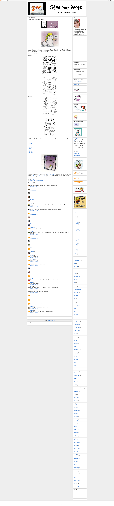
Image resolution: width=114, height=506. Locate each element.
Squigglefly (75, 435)
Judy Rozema (30, 147)
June (76, 245)
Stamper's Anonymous (77, 442)
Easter (75, 315)
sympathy (75, 454)
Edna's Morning (78, 230)
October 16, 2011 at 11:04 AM (34, 206)
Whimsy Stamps (76, 480)
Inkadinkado (75, 346)
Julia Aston (30, 148)
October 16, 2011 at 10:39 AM (34, 190)
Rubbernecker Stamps (31, 152)
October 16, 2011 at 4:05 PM (34, 265)
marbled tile (75, 366)
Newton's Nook (76, 382)
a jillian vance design (77, 260)
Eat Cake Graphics (76, 317)
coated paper (76, 285)
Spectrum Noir (76, 432)
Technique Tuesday (76, 458)
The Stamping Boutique (77, 465)
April (76, 248)
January (77, 251)
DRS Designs (76, 140)
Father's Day (76, 318)
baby (74, 270)
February (77, 250)
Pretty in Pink (77, 229)
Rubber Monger (76, 413)
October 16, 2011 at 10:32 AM (34, 186)
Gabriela (31, 203)
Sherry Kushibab (32, 219)
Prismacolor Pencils (77, 401)
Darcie (75, 302)
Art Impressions (76, 267)
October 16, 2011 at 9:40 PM (34, 288)
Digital (75, 308)
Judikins (75, 350)
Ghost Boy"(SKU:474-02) (53, 176)
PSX (74, 403)
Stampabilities (76, 439)
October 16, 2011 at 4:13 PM (34, 269)
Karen (31, 223)
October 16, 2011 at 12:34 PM (34, 229)
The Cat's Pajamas (76, 464)
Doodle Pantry (76, 311)
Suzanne (31, 298)
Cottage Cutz (76, 295)
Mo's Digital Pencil (76, 371)
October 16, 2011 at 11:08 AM (34, 214)
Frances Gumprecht (31, 142)
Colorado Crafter (32, 227)
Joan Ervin (30, 146)
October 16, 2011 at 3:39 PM (34, 261)
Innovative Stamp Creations (78, 347)
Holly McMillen (30, 143)
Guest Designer (76, 331)
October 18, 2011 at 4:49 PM (34, 312)
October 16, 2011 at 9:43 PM (34, 292)
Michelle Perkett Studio (77, 368)
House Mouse (76, 343)
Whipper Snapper (76, 481)
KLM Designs (76, 359)
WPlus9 (75, 484)
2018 (76, 212)
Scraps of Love (76, 419)
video (75, 474)
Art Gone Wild (76, 266)
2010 (76, 253)
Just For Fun (76, 352)
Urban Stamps (76, 471)
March (77, 249)
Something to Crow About (79, 225)
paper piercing (76, 391)
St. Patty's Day (76, 436)
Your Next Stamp (76, 486)
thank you (75, 461)
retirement (75, 407)
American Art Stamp (77, 155)
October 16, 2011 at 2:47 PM (34, 253)
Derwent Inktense (76, 305)
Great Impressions (76, 330)
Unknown (31, 282)
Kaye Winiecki (76, 356)
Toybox (75, 470)
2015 (76, 216)
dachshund (75, 301)
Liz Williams (32, 251)
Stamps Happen (76, 448)
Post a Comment (31, 314)
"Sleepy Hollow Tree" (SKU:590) (51, 174)
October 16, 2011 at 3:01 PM (34, 257)
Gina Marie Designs (77, 327)
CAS (74, 282)
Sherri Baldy (75, 426)
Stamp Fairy (75, 438)
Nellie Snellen (76, 378)
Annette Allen (32, 306)
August (77, 243)
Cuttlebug (75, 299)
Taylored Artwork (76, 455)
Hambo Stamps (76, 138)
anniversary (75, 264)
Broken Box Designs (77, 276)
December (77, 222)
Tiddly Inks (75, 468)
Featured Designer (76, 321)
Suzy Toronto (76, 451)
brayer (31, 180)
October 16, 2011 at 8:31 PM (34, 284)
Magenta (75, 365)
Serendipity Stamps (76, 420)
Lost (76, 240)
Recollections (76, 404)
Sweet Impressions (76, 452)
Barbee (31, 263)
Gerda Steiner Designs (77, 324)
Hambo (75, 334)
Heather (31, 286)
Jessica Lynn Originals (77, 349)
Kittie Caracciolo (31, 150)
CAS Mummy (77, 238)
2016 (76, 215)
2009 (76, 254)
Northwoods (75, 384)
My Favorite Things (76, 153)
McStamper (31, 255)
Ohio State (75, 385)
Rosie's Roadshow (76, 410)
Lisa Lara (31, 231)
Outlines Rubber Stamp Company (78, 388)
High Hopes (75, 340)
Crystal (31, 184)
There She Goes (76, 467)
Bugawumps (75, 279)
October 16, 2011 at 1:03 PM (34, 234)
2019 (76, 211)
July (76, 244)
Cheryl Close (32, 259)
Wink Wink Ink (76, 483)
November (77, 223)
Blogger (61, 504)
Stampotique (76, 445)
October (77, 224)
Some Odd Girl (76, 429)
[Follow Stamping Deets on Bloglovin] (78, 81)
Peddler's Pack (76, 397)
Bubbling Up (77, 239)
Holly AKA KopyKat (32, 199)
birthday (75, 273)
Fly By (76, 228)
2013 (76, 218)
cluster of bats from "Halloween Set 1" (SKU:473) (39, 175)
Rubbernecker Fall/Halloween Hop (79, 233)
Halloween (37, 180)
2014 (76, 217)
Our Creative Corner (77, 387)
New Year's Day (76, 381)
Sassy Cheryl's (76, 417)
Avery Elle (75, 269)
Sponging (75, 433)
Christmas (75, 283)
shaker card (75, 422)
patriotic (75, 394)
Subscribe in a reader (77, 84)
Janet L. (31, 274)
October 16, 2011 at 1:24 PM (34, 238)
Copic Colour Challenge (77, 289)
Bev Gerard (30, 140)
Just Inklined (76, 353)
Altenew (75, 263)
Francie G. (31, 278)
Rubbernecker (41, 180)
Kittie (31, 290)
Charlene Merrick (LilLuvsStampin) (35, 208)
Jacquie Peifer (30, 144)
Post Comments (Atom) (51, 320)
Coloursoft (75, 286)
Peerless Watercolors (77, 398)
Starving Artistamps (76, 449)
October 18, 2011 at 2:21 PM (34, 308)
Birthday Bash (77, 231)
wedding (75, 477)
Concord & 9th (76, 288)
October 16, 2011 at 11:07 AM (34, 210)
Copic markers (34, 180)
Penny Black (75, 400)
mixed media (76, 369)
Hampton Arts (76, 337)
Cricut (75, 298)
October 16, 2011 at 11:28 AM (34, 218)
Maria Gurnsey (30, 151)
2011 (76, 221)
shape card (75, 423)
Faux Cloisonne (76, 320)
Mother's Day (76, 372)
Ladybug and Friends (77, 362)
